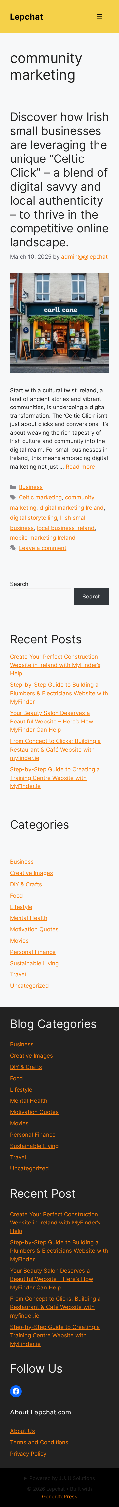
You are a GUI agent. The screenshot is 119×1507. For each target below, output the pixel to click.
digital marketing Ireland (72, 507)
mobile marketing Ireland (43, 537)
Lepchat (26, 17)
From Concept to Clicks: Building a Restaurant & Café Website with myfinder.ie (55, 749)
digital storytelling (33, 517)
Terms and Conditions (39, 1442)
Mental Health (28, 918)
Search (19, 584)
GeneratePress (59, 1496)
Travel (18, 974)
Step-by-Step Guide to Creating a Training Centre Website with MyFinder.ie (55, 777)
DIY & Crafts (26, 884)
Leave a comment (42, 548)
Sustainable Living (34, 963)
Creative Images (31, 873)
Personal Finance (33, 952)
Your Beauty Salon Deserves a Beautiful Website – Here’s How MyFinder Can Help (51, 721)
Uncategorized (29, 985)
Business (31, 487)
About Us (22, 1431)
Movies (19, 940)
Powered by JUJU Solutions (62, 1478)
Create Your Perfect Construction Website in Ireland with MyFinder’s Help (55, 665)
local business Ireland (66, 528)
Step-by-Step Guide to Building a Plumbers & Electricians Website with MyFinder (59, 693)
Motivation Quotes (34, 929)
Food (16, 895)
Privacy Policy (28, 1453)
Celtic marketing (40, 497)
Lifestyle (21, 907)
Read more (80, 466)
